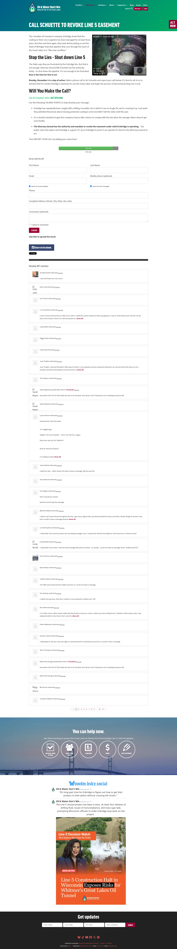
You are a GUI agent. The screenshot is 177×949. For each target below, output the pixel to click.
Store (145, 5)
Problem (78, 5)
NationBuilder (112, 946)
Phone (32, 190)
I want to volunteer (40, 224)
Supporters (122, 5)
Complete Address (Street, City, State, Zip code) (50, 201)
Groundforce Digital (86, 946)
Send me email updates (39, 186)
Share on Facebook (42, 247)
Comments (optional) (38, 211)
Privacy (103, 943)
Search (127, 8)
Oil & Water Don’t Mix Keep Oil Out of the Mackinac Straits (44, 7)
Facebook (70, 389)
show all (80, 318)
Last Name (95, 165)
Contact (109, 943)
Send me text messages (101, 186)
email (69, 946)
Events (138, 5)
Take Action (90, 5)
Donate (138, 8)
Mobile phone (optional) (101, 176)
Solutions (102, 5)
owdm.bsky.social (91, 783)
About (111, 5)
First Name (34, 165)
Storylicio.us (100, 946)
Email (31, 176)
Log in (145, 8)
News (132, 5)
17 (103, 709)
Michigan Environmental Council (88, 943)
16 (99, 709)
